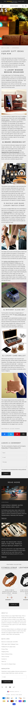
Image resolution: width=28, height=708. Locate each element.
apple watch (5, 538)
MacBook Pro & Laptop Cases (8, 646)
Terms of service (5, 656)
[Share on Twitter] (11, 434)
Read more (3, 518)
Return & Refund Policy (6, 654)
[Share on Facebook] (4, 434)
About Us (3, 661)
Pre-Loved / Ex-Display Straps (8, 664)
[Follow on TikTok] (14, 687)
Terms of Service (14, 448)
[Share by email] (23, 434)
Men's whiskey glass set (20, 314)
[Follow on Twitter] (2, 687)
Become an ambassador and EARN (9, 641)
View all (14, 604)
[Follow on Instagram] (6, 687)
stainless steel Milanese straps (11, 261)
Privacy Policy (4, 448)
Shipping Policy (5, 651)
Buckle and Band (8, 212)
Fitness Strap (9, 567)
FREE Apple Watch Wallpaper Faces (9, 644)
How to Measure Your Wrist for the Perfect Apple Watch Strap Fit (11, 543)
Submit (6, 473)
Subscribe (7, 681)
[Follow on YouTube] (10, 687)
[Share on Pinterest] (17, 434)
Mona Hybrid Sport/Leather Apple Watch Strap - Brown (9, 591)
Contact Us (4, 659)
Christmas (15, 47)
